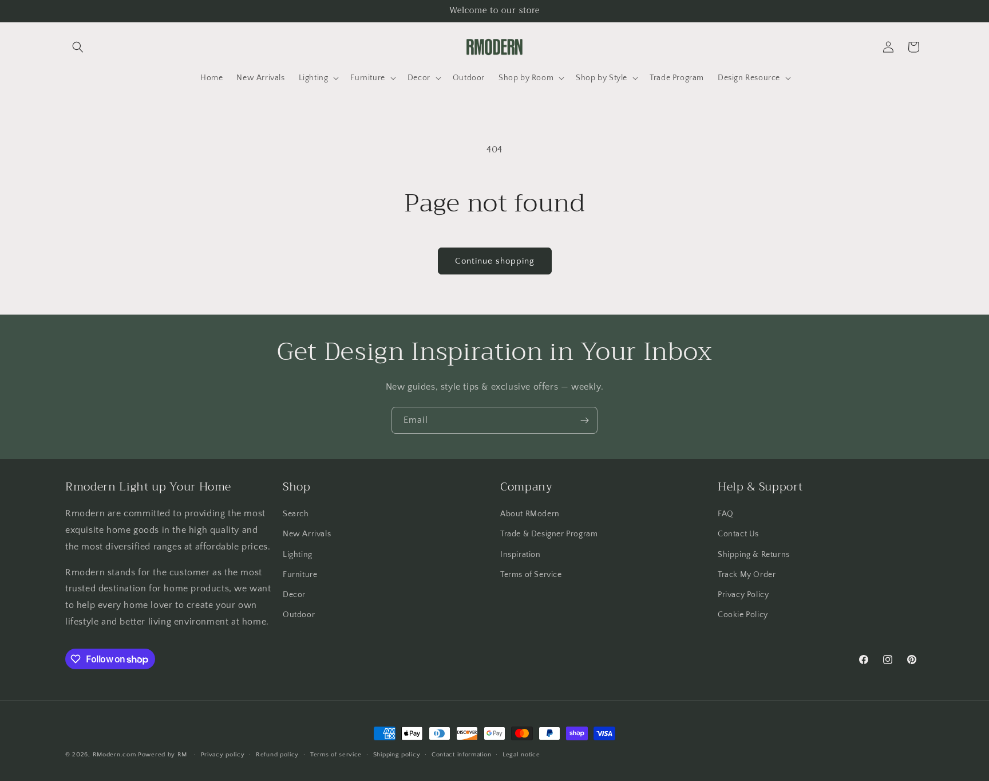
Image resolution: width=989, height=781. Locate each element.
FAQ (726, 514)
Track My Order (747, 574)
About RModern (530, 514)
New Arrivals (307, 534)
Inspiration (520, 554)
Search (296, 514)
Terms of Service (531, 574)
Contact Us (738, 534)
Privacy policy (223, 754)
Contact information (461, 754)
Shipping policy (397, 754)
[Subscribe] (584, 420)
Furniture (300, 574)
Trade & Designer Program (549, 534)
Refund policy (277, 754)
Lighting (297, 554)
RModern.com (114, 754)
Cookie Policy (743, 614)
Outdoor (299, 614)
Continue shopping (495, 261)
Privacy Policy (743, 594)
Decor (294, 594)
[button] (77, 47)
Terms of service (336, 754)
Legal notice (521, 754)
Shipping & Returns (754, 554)
